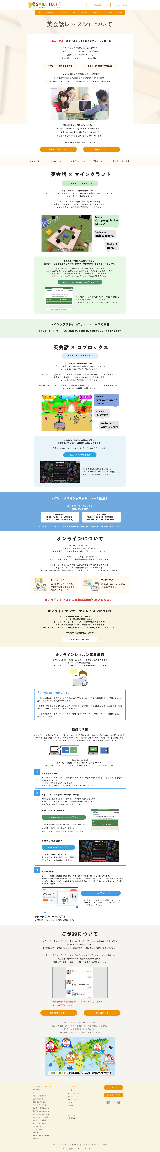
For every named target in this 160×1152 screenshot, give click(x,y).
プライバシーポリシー (90, 1145)
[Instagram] (113, 1102)
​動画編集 (71, 1105)
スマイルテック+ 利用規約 (69, 1145)
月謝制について (38, 1099)
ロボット (71, 1108)
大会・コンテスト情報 (40, 1117)
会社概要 (106, 1145)
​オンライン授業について (41, 1108)
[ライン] (108, 1102)
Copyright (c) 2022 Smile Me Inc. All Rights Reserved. (79, 1149)
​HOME (53, 1145)
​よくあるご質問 (38, 1126)
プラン (35, 1093)
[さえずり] (119, 1102)
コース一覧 (71, 1115)
